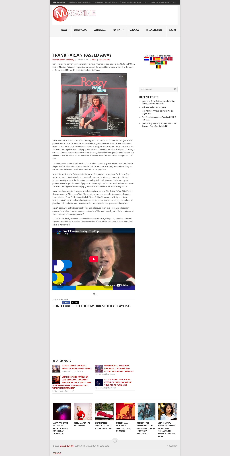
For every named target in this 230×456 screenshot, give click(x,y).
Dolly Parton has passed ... (107, 2)
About (172, 30)
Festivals (134, 30)
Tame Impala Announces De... (163, 2)
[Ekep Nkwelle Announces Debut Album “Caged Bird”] (104, 411)
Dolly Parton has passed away (153, 107)
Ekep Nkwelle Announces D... (134, 2)
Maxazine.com (66, 446)
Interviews (80, 30)
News (64, 30)
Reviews (117, 30)
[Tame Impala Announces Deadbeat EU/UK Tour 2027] (125, 411)
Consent (57, 453)
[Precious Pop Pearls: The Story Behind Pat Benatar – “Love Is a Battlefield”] (146, 411)
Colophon (172, 446)
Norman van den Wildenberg (63, 60)
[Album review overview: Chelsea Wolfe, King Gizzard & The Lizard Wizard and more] (167, 411)
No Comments (104, 60)
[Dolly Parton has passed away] (83, 411)
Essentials (100, 30)
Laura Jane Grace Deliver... (79, 2)
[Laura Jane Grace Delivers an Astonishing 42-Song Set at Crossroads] (62, 411)
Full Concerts (154, 30)
